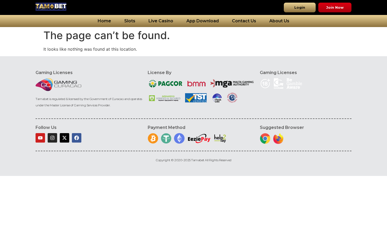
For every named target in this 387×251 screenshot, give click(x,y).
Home (104, 20)
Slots (129, 20)
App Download (202, 20)
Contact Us (244, 20)
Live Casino (160, 20)
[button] (300, 7)
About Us (279, 20)
